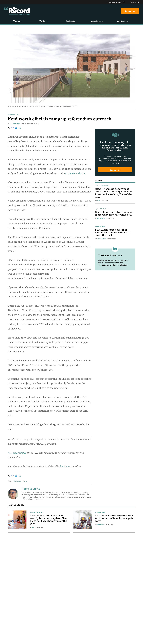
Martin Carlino (101, 238)
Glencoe (97, 186)
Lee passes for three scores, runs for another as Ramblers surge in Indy (114, 518)
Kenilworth (11, 115)
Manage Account (115, 2)
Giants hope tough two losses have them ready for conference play (115, 213)
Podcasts (70, 21)
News (17, 115)
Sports (107, 209)
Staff (98, 200)
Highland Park (99, 209)
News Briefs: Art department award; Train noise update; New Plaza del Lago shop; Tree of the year (113, 193)
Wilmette (98, 226)
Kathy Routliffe (15, 123)
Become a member (17, 452)
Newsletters (97, 21)
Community (104, 186)
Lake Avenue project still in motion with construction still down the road (112, 232)
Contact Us (122, 21)
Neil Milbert (101, 524)
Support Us (130, 11)
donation (64, 466)
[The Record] (17, 11)
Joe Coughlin (101, 218)
